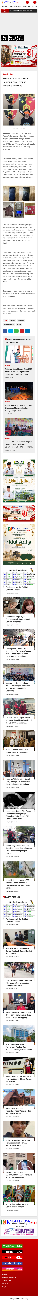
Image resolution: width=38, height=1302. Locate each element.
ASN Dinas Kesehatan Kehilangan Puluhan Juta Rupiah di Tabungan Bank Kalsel (19, 1046)
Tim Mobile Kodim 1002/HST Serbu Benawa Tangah (17, 1205)
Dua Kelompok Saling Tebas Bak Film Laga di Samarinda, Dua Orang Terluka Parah (19, 983)
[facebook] (5, 331)
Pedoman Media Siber (9, 1277)
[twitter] (10, 331)
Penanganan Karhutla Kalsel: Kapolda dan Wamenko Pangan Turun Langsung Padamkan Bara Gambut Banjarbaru (18, 652)
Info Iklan (5, 1284)
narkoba (21, 320)
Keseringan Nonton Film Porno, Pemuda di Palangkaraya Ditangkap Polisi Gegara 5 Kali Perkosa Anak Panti (18, 815)
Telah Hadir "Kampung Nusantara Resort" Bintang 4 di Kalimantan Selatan (18, 1110)
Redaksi (4, 1274)
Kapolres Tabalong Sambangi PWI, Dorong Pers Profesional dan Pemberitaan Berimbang (18, 781)
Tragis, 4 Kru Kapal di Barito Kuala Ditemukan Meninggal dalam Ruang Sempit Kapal (18, 408)
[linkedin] (27, 331)
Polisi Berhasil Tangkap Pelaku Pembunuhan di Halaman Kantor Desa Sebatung (18, 1142)
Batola (13, 320)
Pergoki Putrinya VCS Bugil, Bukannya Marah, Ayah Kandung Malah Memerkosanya (19, 1174)
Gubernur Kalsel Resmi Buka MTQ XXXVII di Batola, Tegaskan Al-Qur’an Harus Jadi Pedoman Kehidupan (18, 372)
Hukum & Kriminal (15, 6)
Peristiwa (26, 6)
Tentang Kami (6, 1281)
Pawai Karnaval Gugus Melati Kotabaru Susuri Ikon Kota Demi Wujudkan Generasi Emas (19, 720)
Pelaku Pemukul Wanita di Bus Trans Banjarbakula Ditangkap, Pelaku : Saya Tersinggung (18, 1014)
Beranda (5, 74)
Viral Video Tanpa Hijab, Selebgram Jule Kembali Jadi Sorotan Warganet (18, 619)
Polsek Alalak (9, 324)
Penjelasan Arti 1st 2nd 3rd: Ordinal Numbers (17, 588)
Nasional (5, 6)
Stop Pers (5, 1287)
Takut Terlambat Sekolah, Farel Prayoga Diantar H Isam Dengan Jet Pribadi (19, 1079)
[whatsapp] (16, 331)
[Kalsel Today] (10, 3)
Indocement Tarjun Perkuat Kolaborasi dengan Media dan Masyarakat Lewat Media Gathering (18, 687)
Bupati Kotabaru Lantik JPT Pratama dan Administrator (17, 751)
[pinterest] (22, 331)
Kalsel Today (24, 1299)
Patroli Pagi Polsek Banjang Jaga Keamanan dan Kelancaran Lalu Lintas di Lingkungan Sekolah (19, 849)
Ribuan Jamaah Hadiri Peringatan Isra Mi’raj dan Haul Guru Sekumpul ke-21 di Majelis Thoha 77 (18, 444)
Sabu (11, 74)
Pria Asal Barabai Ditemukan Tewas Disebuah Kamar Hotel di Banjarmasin (19, 951)
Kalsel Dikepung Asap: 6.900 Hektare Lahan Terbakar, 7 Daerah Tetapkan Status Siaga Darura (18, 884)
